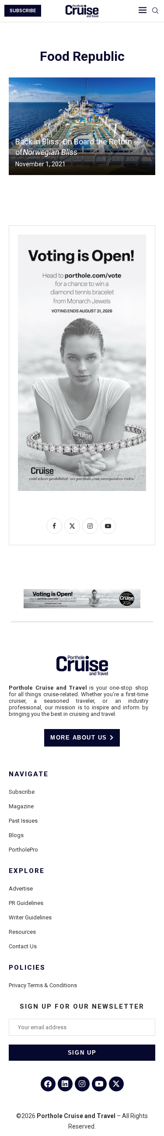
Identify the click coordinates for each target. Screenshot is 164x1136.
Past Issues (23, 821)
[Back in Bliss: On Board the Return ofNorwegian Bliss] (82, 126)
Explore (27, 871)
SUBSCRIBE (23, 11)
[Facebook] (48, 1083)
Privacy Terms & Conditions (43, 985)
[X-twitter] (116, 1083)
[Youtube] (99, 1083)
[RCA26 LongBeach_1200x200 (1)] (82, 592)
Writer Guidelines (30, 917)
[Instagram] (82, 1083)
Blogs (16, 835)
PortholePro (23, 849)
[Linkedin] (65, 1083)
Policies (27, 967)
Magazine (21, 806)
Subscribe (22, 792)
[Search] (155, 10)
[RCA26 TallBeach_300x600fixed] (82, 238)
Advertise (21, 888)
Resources (22, 932)
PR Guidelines (26, 903)
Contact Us (23, 946)
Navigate (29, 774)
